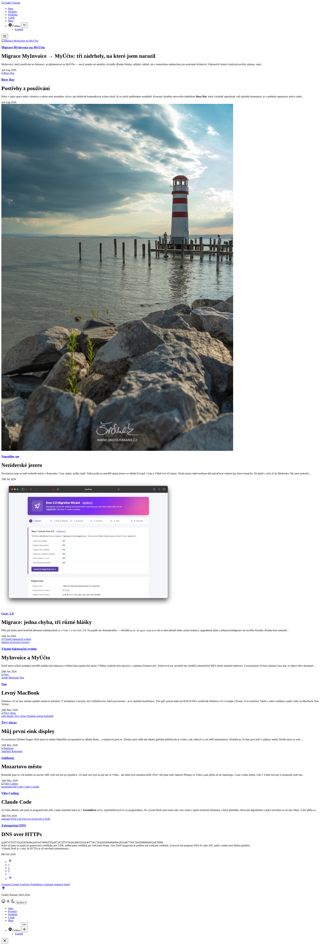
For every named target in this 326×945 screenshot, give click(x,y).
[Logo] (163, 2)
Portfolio (12, 14)
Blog (10, 20)
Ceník (11, 17)
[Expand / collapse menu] (24, 25)
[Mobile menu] (4, 36)
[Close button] (4, 941)
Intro (10, 8)
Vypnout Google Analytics (15, 884)
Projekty (12, 11)
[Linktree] (3, 889)
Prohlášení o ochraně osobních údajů (50, 884)
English (19, 29)
